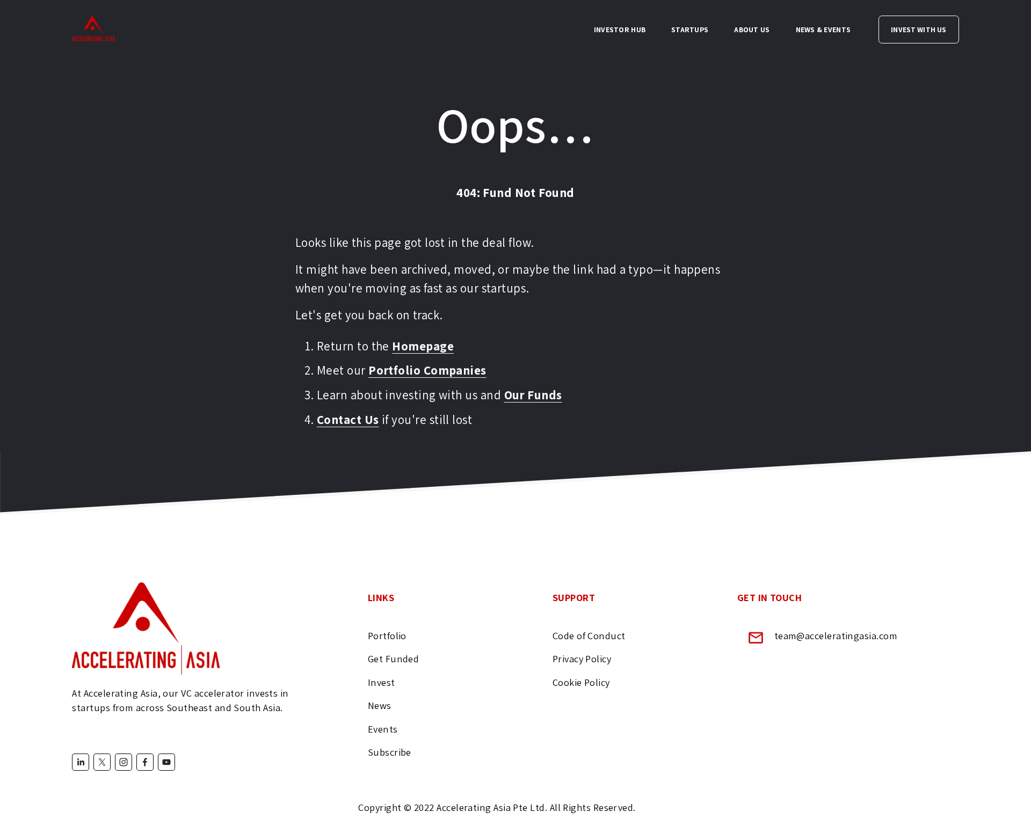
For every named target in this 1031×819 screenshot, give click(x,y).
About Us (751, 29)
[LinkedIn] (80, 762)
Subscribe (389, 751)
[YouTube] (166, 762)
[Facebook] (145, 762)
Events (383, 728)
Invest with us (918, 29)
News (379, 705)
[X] (102, 762)
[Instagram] (123, 762)
